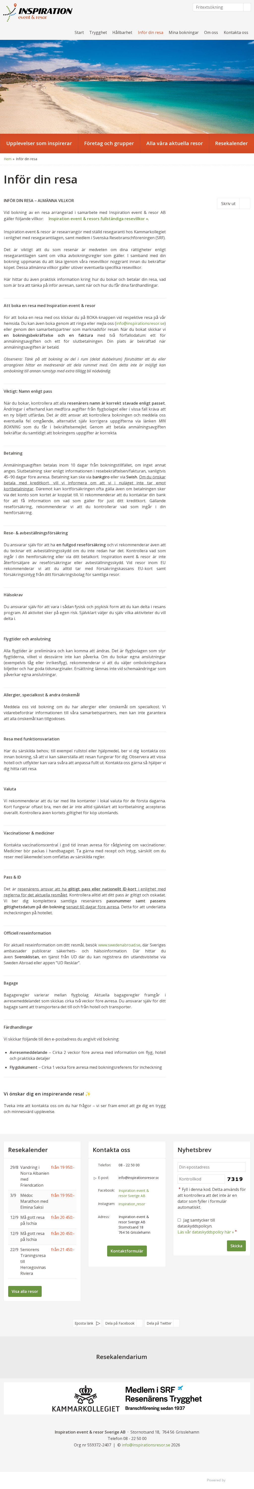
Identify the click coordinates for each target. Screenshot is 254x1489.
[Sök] (247, 7)
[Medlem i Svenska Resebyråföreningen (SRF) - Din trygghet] (163, 1398)
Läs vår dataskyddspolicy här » (206, 1232)
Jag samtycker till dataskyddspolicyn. (207, 1226)
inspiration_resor (132, 1204)
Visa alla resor (25, 1291)
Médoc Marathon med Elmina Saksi (34, 1201)
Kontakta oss (236, 32)
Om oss (211, 32)
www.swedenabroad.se (119, 945)
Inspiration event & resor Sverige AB (134, 1193)
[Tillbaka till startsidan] (38, 12)
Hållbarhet (122, 32)
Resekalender (28, 1150)
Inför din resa (150, 32)
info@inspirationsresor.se (140, 323)
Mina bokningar (184, 32)
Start (79, 32)
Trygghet (98, 32)
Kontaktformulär (127, 1251)
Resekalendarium (121, 1357)
